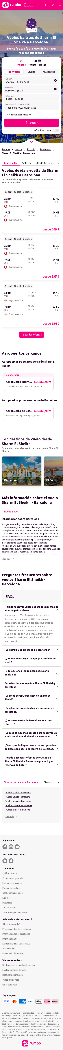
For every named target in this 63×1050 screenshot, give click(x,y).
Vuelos (18, 149)
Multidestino (49, 72)
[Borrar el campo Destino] (55, 89)
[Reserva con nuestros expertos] (46, 5)
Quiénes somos (9, 873)
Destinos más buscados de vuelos (18, 965)
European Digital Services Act (16, 943)
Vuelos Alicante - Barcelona (19, 805)
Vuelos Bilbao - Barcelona (18, 810)
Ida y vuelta (14, 72)
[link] (31, 210)
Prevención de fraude (12, 953)
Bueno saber (11, 511)
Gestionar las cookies (12, 893)
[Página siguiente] (58, 163)
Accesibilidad (8, 948)
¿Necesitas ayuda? (11, 924)
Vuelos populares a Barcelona (21, 782)
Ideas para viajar (9, 984)
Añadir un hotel (42, 130)
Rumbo (6, 149)
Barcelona (45, 149)
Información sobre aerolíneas (16, 934)
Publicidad (7, 903)
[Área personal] (53, 4)
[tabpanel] (31, 252)
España (31, 149)
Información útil (9, 939)
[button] (8, 558)
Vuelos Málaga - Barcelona (18, 801)
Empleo (6, 898)
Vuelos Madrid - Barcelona (18, 792)
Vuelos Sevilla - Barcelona (18, 797)
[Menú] (60, 5)
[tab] (21, 63)
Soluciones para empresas (14, 912)
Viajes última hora (10, 980)
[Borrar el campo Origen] (55, 80)
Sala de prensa (9, 907)
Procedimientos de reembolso (16, 929)
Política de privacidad (12, 883)
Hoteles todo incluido (12, 975)
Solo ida (31, 72)
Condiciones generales (13, 878)
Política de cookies (11, 888)
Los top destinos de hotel (14, 970)
